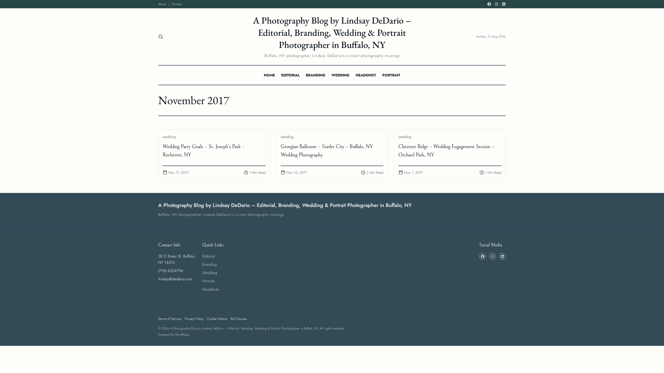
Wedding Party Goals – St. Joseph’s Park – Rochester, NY (204, 151)
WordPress (182, 334)
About (162, 4)
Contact (177, 4)
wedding (169, 136)
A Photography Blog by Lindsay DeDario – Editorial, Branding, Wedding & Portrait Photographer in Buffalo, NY (332, 32)
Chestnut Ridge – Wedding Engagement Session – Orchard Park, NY (446, 151)
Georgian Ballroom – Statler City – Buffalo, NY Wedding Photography (327, 151)
